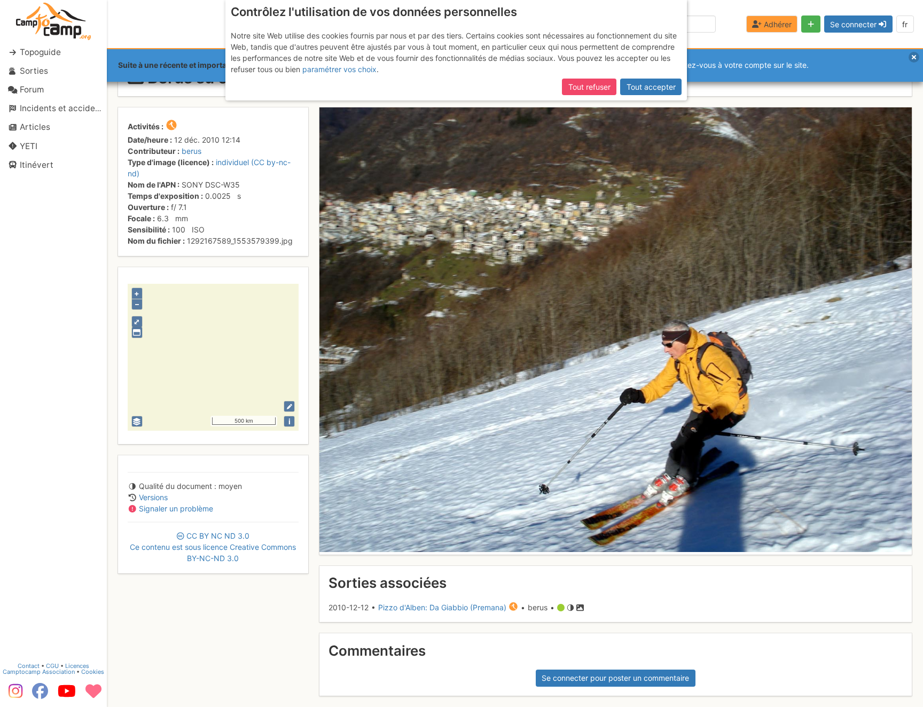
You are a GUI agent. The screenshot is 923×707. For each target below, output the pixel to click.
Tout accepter (651, 86)
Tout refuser (589, 86)
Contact (29, 666)
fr (905, 24)
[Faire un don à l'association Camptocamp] (93, 694)
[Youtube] (67, 694)
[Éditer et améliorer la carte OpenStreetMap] (289, 406)
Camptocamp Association (39, 671)
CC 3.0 (213, 547)
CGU (52, 666)
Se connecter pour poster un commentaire (615, 677)
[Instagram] (13, 694)
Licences (77, 666)
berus (191, 151)
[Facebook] (40, 694)
